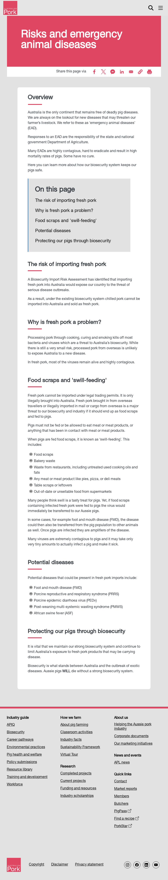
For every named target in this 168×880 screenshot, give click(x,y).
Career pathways (20, 740)
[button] (140, 71)
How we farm (70, 718)
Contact (120, 781)
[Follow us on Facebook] (136, 864)
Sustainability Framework (80, 747)
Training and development (27, 777)
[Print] (149, 71)
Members (121, 796)
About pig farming (74, 725)
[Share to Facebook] (94, 71)
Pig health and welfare (24, 755)
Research (67, 767)
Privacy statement (89, 865)
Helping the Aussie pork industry (132, 727)
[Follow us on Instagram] (127, 864)
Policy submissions (22, 762)
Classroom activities (76, 732)
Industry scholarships (77, 796)
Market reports (125, 789)
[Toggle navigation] (160, 8)
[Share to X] (103, 71)
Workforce (15, 785)
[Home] (10, 8)
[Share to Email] (131, 71)
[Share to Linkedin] (122, 71)
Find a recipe (124, 819)
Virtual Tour (69, 755)
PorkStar (121, 826)
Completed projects (75, 774)
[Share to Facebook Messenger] (112, 71)
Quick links (122, 774)
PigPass (120, 811)
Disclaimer (59, 865)
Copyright (36, 865)
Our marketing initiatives (133, 744)
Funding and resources (78, 788)
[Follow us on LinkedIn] (146, 864)
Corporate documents (131, 736)
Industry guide (18, 718)
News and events (127, 756)
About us (121, 718)
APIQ (11, 725)
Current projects (73, 781)
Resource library (19, 770)
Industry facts (71, 740)
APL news (122, 763)
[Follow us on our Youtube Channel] (155, 864)
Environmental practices (26, 747)
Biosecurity (15, 732)
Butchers (121, 804)
